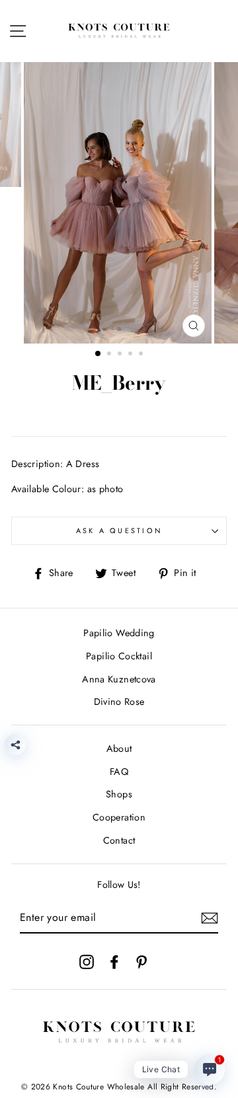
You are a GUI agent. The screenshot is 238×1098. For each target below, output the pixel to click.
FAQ (119, 771)
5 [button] (142, 354)
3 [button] (121, 354)
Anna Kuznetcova (118, 679)
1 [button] (98, 354)
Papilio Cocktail (119, 656)
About (119, 748)
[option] (119, 203)
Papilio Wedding (118, 633)
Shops (119, 794)
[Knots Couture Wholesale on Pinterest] (141, 961)
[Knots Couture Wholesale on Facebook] (114, 961)
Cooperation (119, 817)
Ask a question (119, 530)
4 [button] (131, 354)
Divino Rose (119, 701)
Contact (119, 840)
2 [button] (110, 354)
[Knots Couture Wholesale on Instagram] (86, 961)
